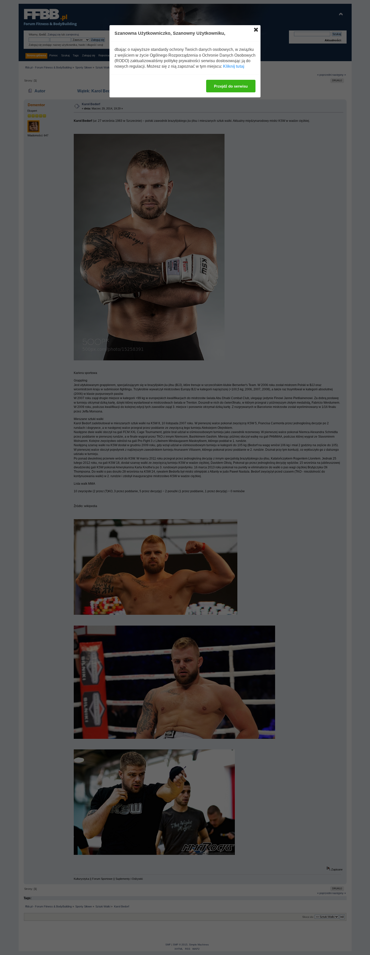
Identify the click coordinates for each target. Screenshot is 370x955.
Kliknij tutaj (233, 66)
